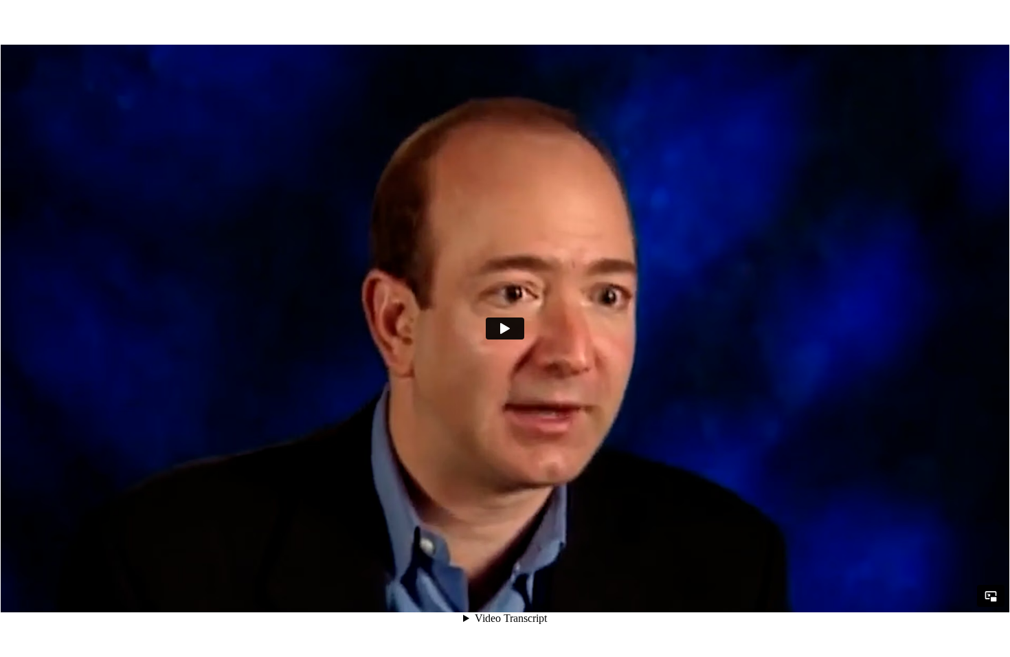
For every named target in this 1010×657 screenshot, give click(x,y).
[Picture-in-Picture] (991, 596)
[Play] (505, 328)
